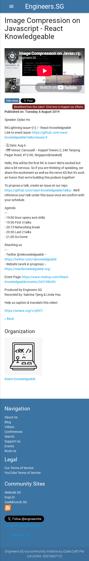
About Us (11, 417)
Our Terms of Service (19, 468)
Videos (9, 427)
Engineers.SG (44, 6)
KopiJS (10, 497)
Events (9, 446)
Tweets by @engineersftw (23, 526)
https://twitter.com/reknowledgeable (31, 259)
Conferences (13, 432)
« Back (9, 319)
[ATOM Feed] (8, 510)
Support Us (12, 441)
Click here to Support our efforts (64, 106)
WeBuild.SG (13, 492)
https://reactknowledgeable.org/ (28, 269)
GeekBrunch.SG (16, 502)
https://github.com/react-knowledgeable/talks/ (38, 190)
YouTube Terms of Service (23, 473)
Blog (8, 422)
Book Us (10, 451)
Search (9, 436)
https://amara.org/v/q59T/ (24, 310)
